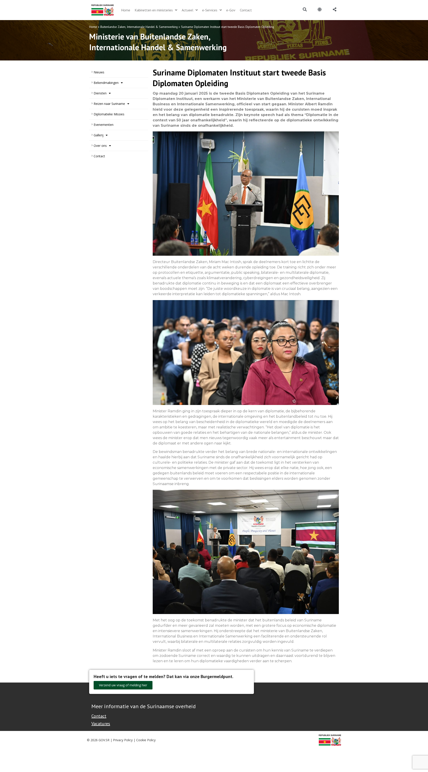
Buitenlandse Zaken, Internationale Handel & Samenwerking (139, 27)
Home (93, 27)
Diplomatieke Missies (109, 114)
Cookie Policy (146, 740)
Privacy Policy (123, 740)
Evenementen (103, 124)
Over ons (100, 145)
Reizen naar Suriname (109, 104)
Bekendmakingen (106, 83)
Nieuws (99, 72)
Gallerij (98, 135)
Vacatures (100, 723)
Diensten (100, 93)
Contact (99, 156)
